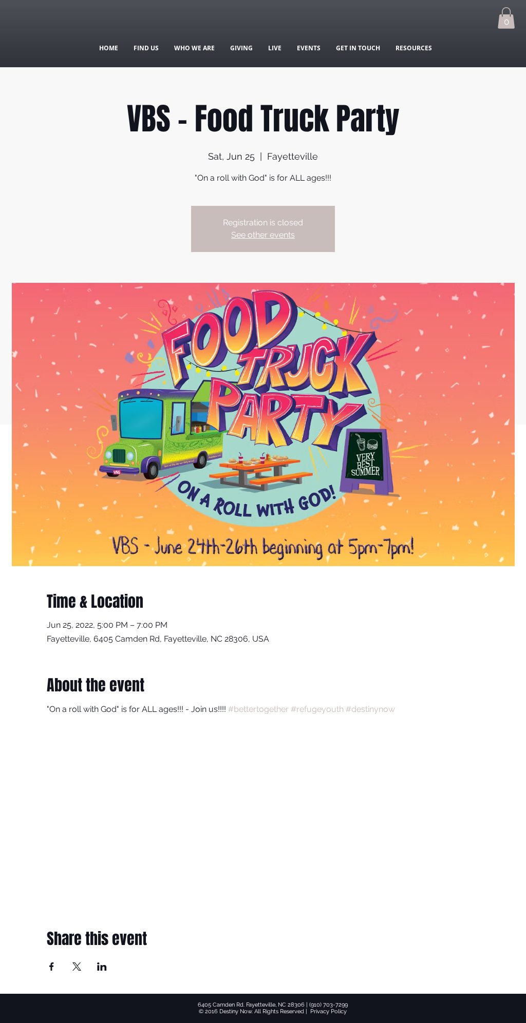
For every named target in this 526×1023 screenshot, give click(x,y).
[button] (506, 18)
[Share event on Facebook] (52, 966)
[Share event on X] (77, 966)
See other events (263, 235)
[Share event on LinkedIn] (102, 966)
